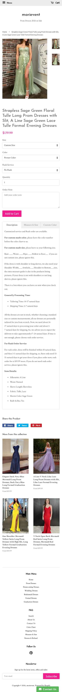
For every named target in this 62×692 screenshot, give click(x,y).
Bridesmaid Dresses (31, 594)
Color (4, 152)
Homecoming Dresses (31, 587)
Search (31, 616)
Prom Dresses (31, 583)
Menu (9, 2)
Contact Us (31, 623)
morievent (31, 15)
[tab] (12, 225)
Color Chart (31, 627)
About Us (31, 619)
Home (4, 32)
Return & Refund (31, 638)
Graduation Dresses (31, 602)
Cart (57, 2)
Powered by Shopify (42, 685)
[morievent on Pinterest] (31, 653)
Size (4, 140)
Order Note (7, 189)
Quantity (6, 177)
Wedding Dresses (31, 590)
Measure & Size (31, 634)
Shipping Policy (31, 631)
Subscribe (51, 676)
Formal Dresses (31, 598)
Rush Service (8, 164)
